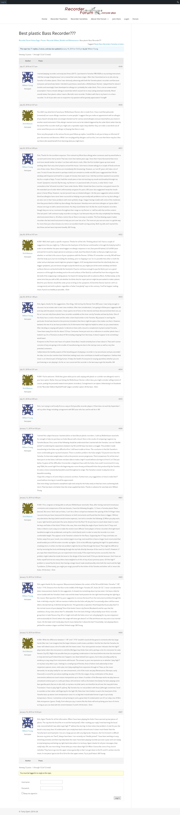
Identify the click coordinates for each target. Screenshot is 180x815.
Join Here (116, 19)
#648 (120, 66)
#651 (120, 148)
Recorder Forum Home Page (29, 40)
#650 (120, 105)
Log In (117, 798)
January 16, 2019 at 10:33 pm (72, 49)
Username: (26, 782)
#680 (120, 428)
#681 (120, 498)
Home (44, 19)
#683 (120, 577)
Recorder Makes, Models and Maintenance (62, 40)
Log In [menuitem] (3, 2)
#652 (120, 234)
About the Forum (98, 19)
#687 (120, 712)
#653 (120, 297)
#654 (120, 369)
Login (126, 19)
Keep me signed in (30, 793)
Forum (135, 19)
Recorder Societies (79, 19)
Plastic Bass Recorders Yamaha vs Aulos (109, 44)
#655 (120, 399)
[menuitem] (178, 2)
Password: (25, 788)
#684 (120, 632)
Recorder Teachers (59, 19)
